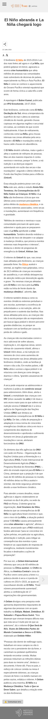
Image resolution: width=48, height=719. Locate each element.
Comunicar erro (13, 702)
